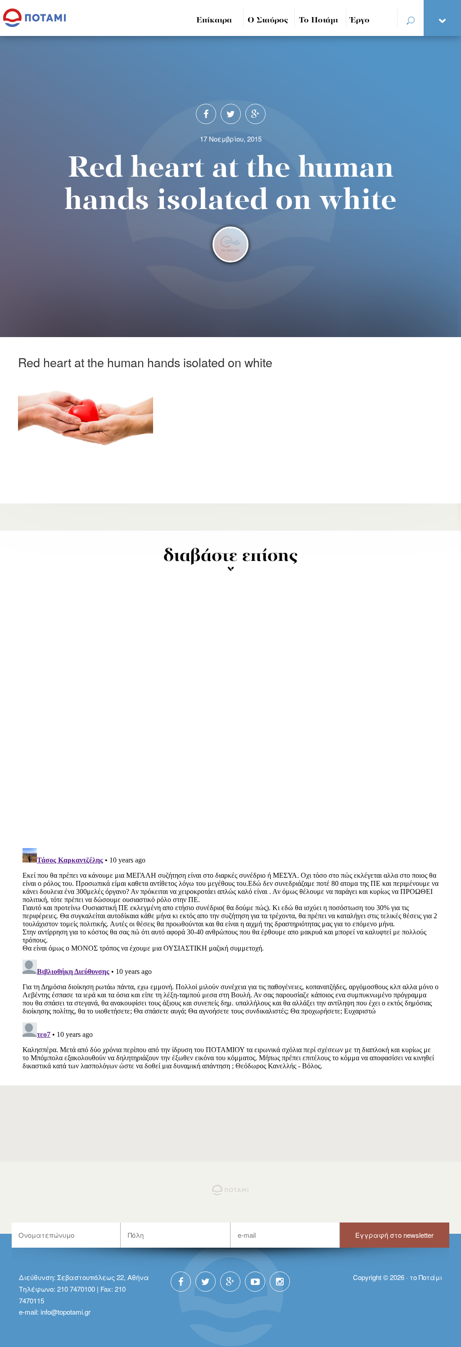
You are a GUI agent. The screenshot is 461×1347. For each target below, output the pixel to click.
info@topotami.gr (65, 1311)
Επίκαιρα (214, 20)
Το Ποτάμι (318, 20)
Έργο (360, 20)
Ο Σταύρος (268, 20)
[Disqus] (230, 723)
